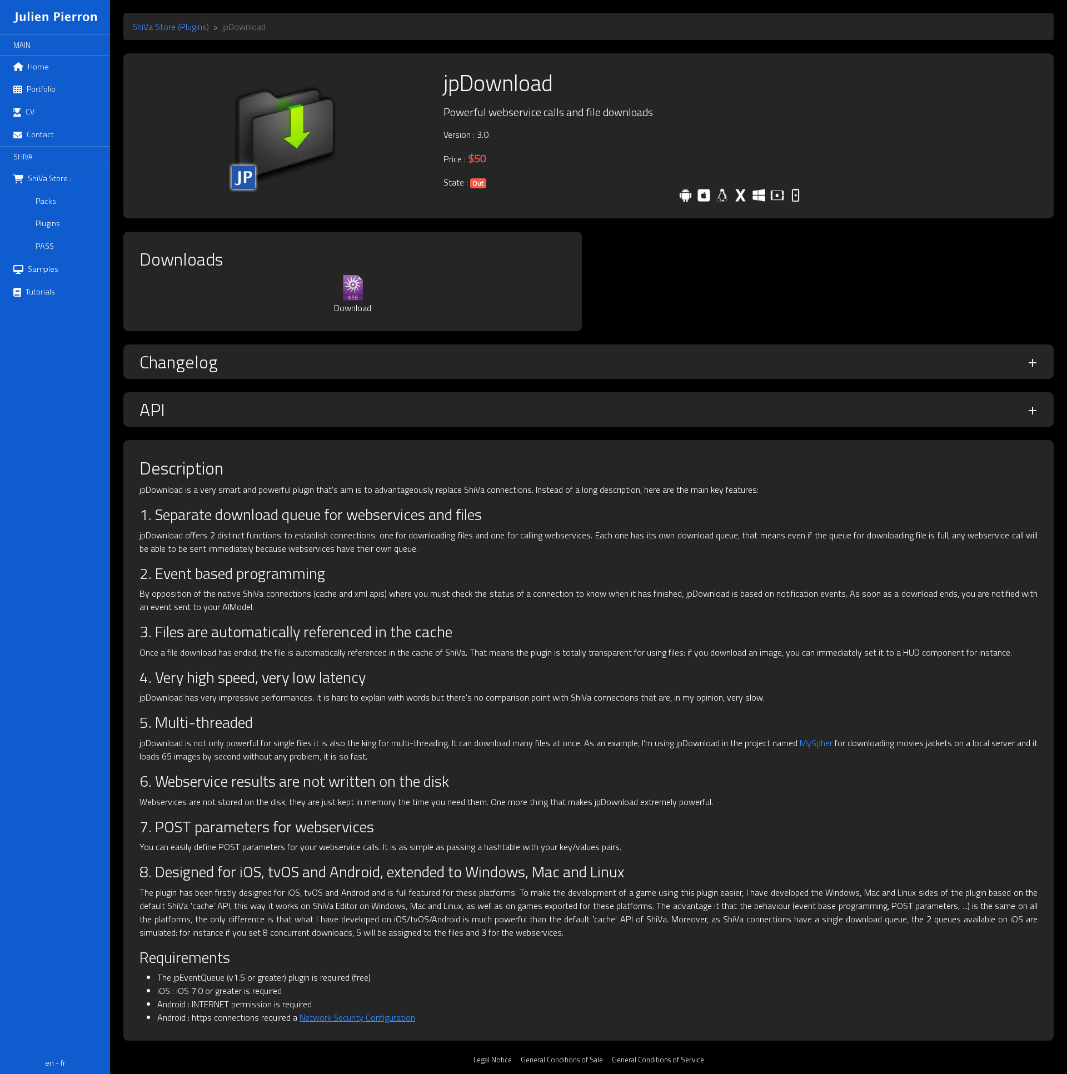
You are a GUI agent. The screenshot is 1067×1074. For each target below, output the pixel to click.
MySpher (816, 743)
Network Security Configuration (357, 1017)
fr (63, 1063)
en (49, 1063)
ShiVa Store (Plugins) (170, 26)
